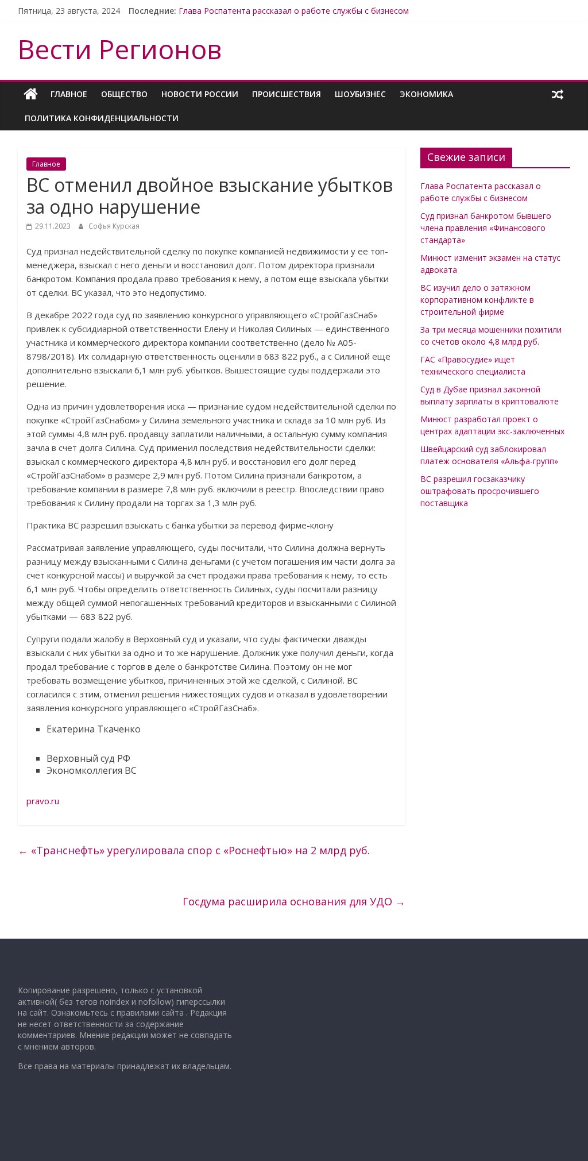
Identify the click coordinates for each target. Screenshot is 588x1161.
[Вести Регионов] (31, 94)
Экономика (426, 93)
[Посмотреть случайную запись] (557, 94)
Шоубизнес (360, 93)
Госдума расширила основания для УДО (294, 901)
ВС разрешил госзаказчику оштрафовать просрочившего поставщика (479, 490)
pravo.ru (42, 801)
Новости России (199, 93)
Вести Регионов (120, 49)
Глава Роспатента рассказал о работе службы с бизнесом (294, 10)
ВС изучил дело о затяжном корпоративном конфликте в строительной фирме (477, 299)
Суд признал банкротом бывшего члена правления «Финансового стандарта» (485, 227)
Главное (69, 93)
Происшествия (286, 93)
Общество (124, 93)
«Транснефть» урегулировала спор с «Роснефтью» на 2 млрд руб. (194, 850)
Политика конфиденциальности (102, 118)
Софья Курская (114, 226)
